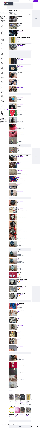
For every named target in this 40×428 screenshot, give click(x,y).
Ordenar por (1, 120)
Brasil (9, 10)
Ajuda (2, 424)
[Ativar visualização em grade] (30, 14)
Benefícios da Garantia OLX (2, 16)
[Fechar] (12, 3)
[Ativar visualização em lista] (29, 14)
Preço (1, 108)
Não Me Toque (19, 10)
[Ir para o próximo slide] (31, 399)
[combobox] (13, 1)
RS (10, 10)
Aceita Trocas (1, 113)
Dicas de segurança (5, 424)
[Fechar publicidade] (9, 424)
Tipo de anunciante (2, 118)
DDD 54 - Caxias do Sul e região (14, 10)
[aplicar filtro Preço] (7, 109)
